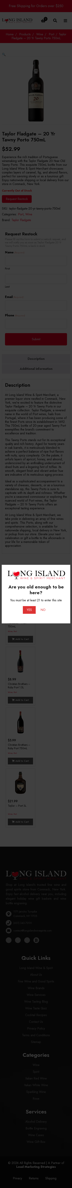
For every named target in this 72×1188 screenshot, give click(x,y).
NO (43, 610)
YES (29, 610)
